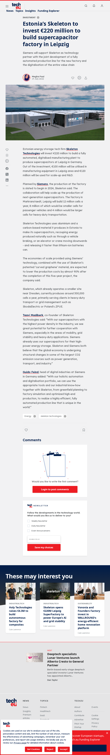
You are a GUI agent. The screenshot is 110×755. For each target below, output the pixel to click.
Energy (27, 416)
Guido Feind (31, 372)
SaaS (42, 715)
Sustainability (85, 603)
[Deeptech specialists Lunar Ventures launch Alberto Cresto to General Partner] (34, 657)
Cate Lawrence (15, 629)
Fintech (43, 707)
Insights (30, 10)
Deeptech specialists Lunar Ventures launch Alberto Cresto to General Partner (65, 659)
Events (95, 707)
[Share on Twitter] (7, 174)
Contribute (79, 715)
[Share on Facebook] (7, 168)
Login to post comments (55, 489)
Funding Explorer (48, 10)
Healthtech (45, 711)
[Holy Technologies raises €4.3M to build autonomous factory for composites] (21, 591)
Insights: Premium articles (27, 714)
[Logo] (17, 6)
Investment (29, 17)
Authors (78, 711)
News (9, 10)
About (77, 707)
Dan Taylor (52, 680)
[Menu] (7, 6)
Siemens (42, 184)
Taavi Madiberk (33, 315)
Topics (19, 10)
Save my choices (44, 547)
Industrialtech (16, 603)
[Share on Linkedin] (7, 180)
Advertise (78, 719)
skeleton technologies (51, 416)
